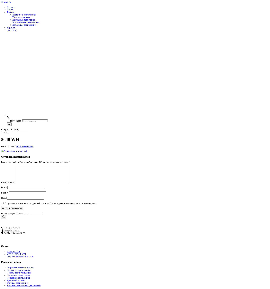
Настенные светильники (24, 15)
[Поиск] (9, 124)
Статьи (10, 9)
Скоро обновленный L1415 (20, 256)
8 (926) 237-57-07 (11, 228)
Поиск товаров (14, 121)
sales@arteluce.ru (11, 230)
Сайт (3, 198)
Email (4, 193)
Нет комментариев (24, 146)
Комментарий (7, 182)
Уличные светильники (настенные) (23, 285)
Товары (10, 12)
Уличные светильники (17, 283)
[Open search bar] (8, 118)
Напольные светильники (24, 25)
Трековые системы (21, 17)
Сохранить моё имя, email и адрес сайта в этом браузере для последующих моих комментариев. (50, 203)
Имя (4, 187)
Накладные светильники (24, 20)
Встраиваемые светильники (25, 22)
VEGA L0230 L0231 (16, 254)
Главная (10, 7)
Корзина (11, 27)
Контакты (11, 30)
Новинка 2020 (13, 251)
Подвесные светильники (19, 278)
